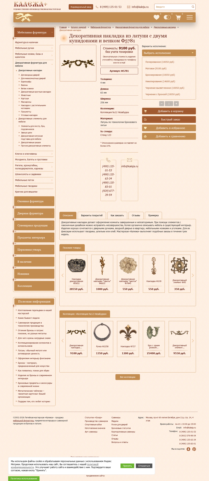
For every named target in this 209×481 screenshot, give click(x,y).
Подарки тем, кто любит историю (34, 401)
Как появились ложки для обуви (33, 370)
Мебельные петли (24, 180)
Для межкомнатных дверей (33, 78)
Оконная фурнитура (30, 201)
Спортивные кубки (93, 424)
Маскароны (26, 102)
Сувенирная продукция (32, 225)
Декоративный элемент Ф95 (180, 281)
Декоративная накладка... (76, 346)
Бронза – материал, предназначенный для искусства (33, 364)
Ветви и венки (27, 88)
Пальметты (26, 111)
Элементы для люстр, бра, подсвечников (33, 127)
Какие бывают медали (29, 318)
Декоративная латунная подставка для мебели (32, 137)
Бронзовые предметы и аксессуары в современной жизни (35, 384)
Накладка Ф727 (128, 346)
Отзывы (115, 439)
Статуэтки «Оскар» (93, 417)
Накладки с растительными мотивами (33, 107)
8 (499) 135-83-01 (187, 443)
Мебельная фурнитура (32, 32)
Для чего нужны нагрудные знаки (34, 338)
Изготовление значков (95, 428)
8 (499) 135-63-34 (187, 440)
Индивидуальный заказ (81, 7)
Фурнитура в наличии (26, 42)
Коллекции (24, 285)
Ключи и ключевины (26, 153)
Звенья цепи (26, 132)
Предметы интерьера (31, 237)
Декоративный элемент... (180, 346)
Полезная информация (34, 301)
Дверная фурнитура (30, 213)
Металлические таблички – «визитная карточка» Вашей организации (31, 393)
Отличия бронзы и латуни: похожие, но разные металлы (32, 332)
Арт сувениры (91, 431)
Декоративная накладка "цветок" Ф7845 (128, 281)
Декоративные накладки (30, 70)
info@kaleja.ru (129, 166)
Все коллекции (127, 377)
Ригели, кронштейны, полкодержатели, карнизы (29, 167)
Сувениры (116, 417)
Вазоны (24, 85)
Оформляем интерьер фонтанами (34, 358)
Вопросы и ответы (120, 442)
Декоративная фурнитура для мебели (31, 64)
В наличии (24, 261)
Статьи (115, 435)
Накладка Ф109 (153, 281)
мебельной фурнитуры (23, 420)
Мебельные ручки (24, 48)
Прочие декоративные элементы (36, 145)
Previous (63, 275)
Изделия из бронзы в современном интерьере (35, 377)
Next (193, 275)
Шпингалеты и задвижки (28, 174)
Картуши (25, 98)
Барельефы (26, 81)
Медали (115, 421)
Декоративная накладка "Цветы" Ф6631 (102, 281)
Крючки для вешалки (26, 191)
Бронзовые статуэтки (121, 428)
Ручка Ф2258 (102, 346)
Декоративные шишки (31, 142)
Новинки (23, 273)
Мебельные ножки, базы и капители (29, 55)
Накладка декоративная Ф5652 (76, 281)
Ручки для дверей (120, 424)
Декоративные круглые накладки (36, 92)
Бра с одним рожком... (154, 346)
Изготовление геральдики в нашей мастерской (35, 312)
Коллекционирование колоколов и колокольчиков (34, 344)
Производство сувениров (96, 421)
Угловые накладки (29, 115)
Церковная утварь (29, 249)
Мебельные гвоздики (26, 186)
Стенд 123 (105, 135)
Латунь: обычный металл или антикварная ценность (32, 352)
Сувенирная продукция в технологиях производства (31, 324)
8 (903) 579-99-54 (187, 435)
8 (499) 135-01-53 (187, 431)
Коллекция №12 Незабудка (114, 112)
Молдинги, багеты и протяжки (31, 159)
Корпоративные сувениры (123, 431)
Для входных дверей (30, 75)
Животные (26, 95)
